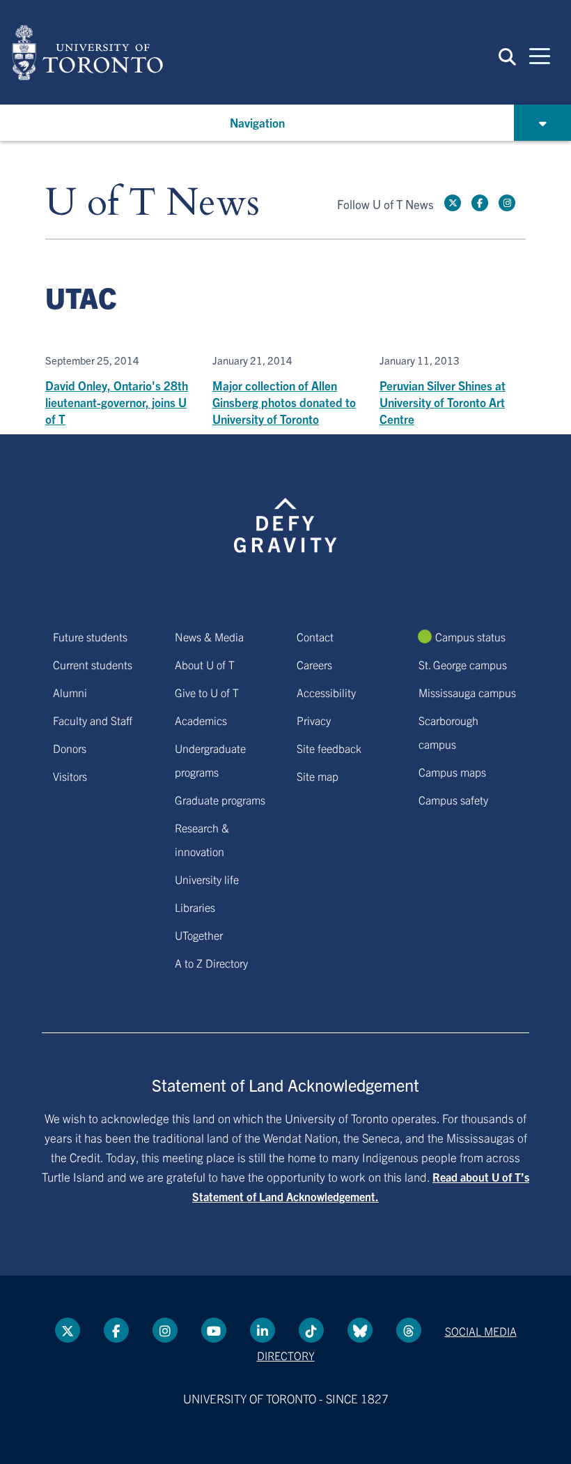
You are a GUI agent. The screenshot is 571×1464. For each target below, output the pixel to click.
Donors (69, 748)
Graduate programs (220, 800)
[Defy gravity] (285, 512)
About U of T (205, 664)
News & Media (209, 636)
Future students (90, 636)
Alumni (70, 692)
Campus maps (452, 772)
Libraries (195, 907)
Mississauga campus (467, 692)
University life (207, 879)
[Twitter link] (452, 203)
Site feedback (329, 748)
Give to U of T (207, 692)
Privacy (314, 720)
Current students (92, 664)
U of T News (152, 203)
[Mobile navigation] (539, 55)
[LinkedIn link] (262, 1330)
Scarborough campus (448, 732)
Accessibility (326, 692)
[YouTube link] (213, 1330)
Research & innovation (202, 839)
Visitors (70, 776)
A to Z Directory (211, 963)
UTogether (199, 935)
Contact (315, 636)
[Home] (87, 52)
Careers (314, 664)
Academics (201, 720)
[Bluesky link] (360, 1330)
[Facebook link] (479, 203)
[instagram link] (507, 203)
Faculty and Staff (92, 720)
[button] (507, 56)
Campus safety (453, 800)
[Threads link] (408, 1330)
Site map (317, 776)
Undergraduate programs (210, 760)
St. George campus (463, 664)
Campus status (470, 636)
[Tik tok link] (311, 1330)
